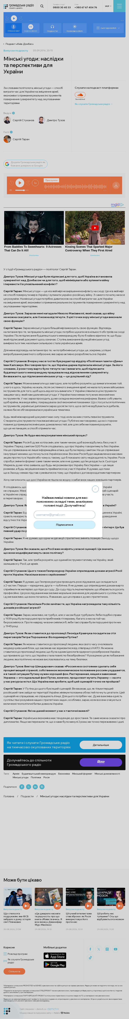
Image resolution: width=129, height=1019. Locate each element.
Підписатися (64, 524)
